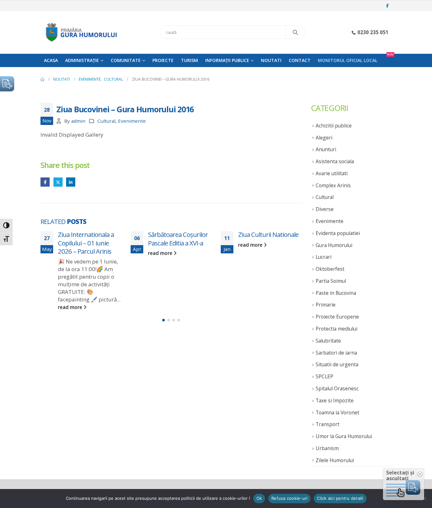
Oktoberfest (330, 268)
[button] (163, 320)
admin (78, 121)
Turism (189, 60)
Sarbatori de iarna (336, 352)
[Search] (295, 32)
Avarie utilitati (332, 173)
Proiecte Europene (337, 316)
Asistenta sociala (335, 161)
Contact (300, 60)
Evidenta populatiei (338, 233)
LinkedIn (70, 182)
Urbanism (327, 448)
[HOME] (42, 79)
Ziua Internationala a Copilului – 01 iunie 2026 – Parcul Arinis (86, 243)
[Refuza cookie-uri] (424, 498)
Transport (327, 424)
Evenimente (132, 121)
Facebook (45, 182)
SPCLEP (324, 376)
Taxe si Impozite (335, 400)
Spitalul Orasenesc (337, 388)
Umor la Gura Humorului (344, 436)
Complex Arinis (333, 185)
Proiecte (163, 60)
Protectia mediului (336, 328)
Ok (259, 498)
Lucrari (323, 256)
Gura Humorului (334, 245)
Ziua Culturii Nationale (268, 234)
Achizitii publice (334, 125)
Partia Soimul (331, 280)
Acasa (51, 60)
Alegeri (324, 137)
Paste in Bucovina (336, 292)
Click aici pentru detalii (340, 498)
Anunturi (326, 149)
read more (70, 307)
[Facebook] (387, 6)
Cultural (106, 121)
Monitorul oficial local (347, 60)
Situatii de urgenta (337, 364)
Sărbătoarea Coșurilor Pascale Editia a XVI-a (178, 238)
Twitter (58, 182)
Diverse (325, 209)
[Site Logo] (80, 32)
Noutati (271, 60)
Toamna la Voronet (337, 412)
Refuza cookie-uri (289, 498)
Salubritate (328, 340)
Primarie (326, 304)
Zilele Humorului (335, 460)
